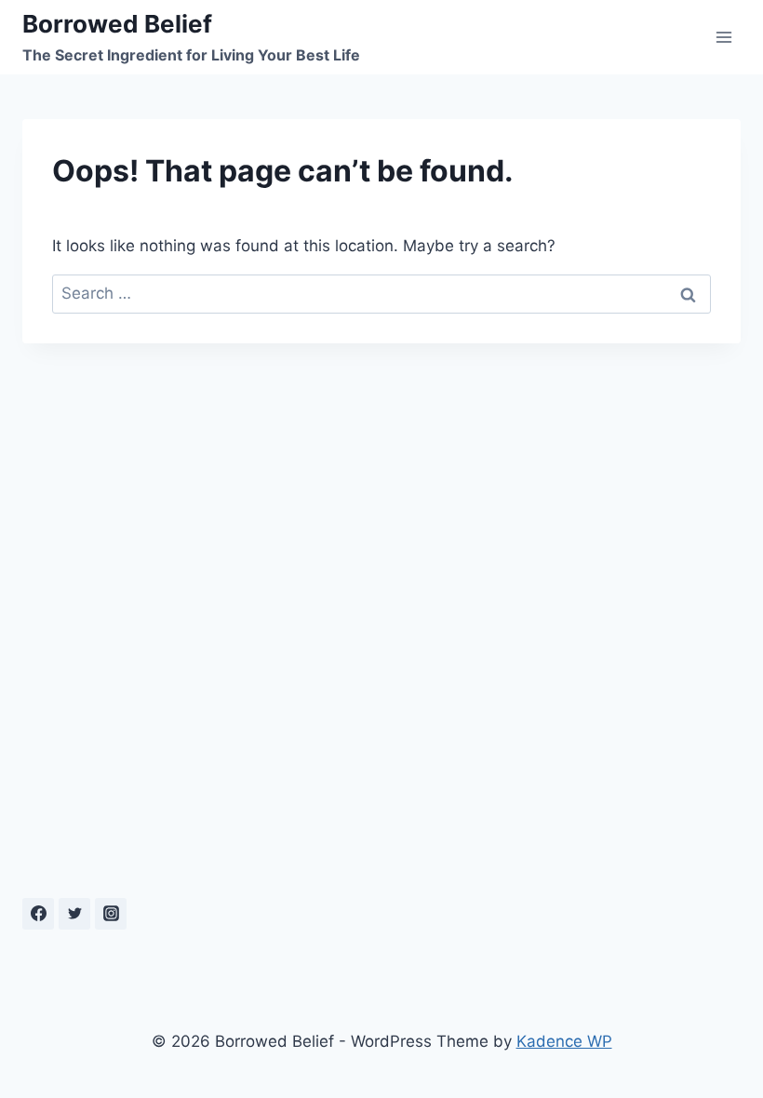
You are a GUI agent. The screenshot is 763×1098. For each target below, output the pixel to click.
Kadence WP (564, 1041)
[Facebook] (38, 914)
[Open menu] (723, 36)
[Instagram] (111, 914)
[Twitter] (74, 914)
